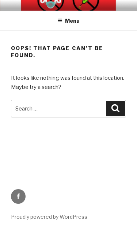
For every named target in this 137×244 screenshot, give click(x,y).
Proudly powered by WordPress (49, 217)
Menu (72, 21)
